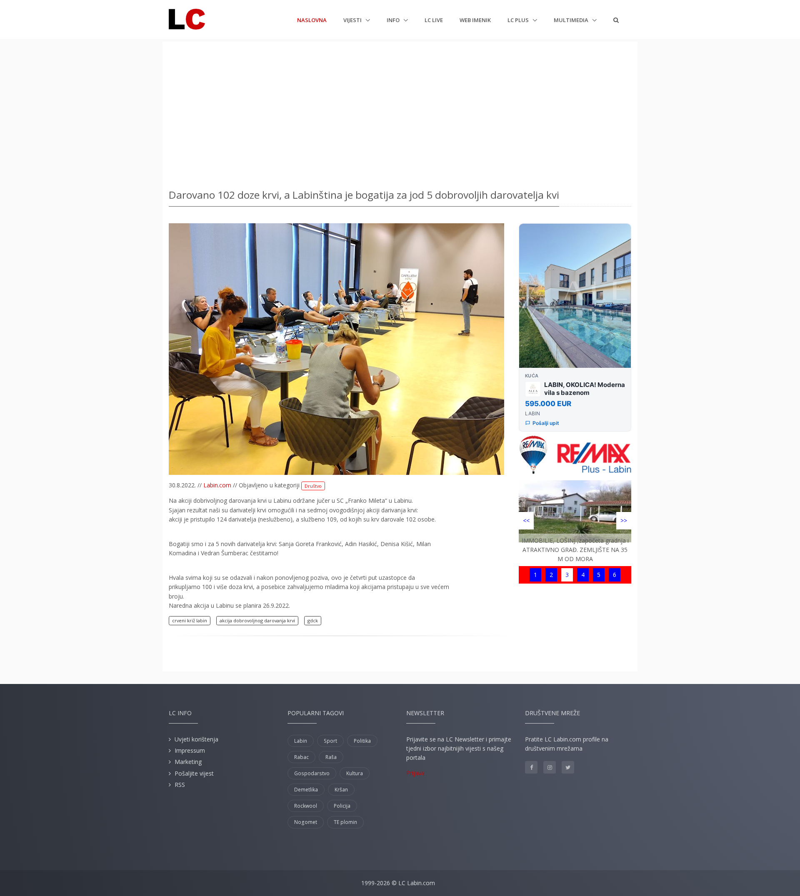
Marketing (188, 762)
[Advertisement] (400, 112)
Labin (300, 740)
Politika (362, 740)
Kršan (341, 789)
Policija (342, 805)
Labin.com (217, 485)
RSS (180, 785)
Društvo (313, 486)
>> (623, 520)
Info (394, 20)
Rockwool (305, 805)
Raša (331, 757)
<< (526, 520)
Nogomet (305, 822)
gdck (313, 620)
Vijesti (353, 20)
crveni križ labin (189, 620)
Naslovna (312, 20)
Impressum (190, 750)
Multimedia (572, 20)
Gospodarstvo (312, 773)
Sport (330, 740)
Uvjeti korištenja (196, 739)
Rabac (301, 757)
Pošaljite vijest (194, 773)
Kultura (354, 773)
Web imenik (475, 20)
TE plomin (345, 822)
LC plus (519, 20)
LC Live (434, 20)
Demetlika (306, 789)
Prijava (415, 773)
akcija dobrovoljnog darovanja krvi (257, 620)
